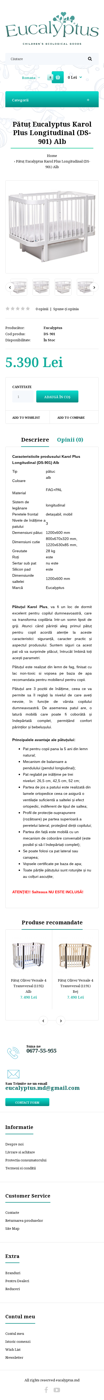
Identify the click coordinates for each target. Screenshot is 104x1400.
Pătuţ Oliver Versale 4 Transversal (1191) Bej (75, 986)
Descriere (35, 439)
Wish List (13, 1349)
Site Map (12, 1228)
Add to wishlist (26, 417)
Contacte (12, 1212)
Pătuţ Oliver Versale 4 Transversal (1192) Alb (28, 986)
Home (52, 155)
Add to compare (71, 417)
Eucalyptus (52, 327)
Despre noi (14, 1144)
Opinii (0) (70, 439)
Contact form (27, 1102)
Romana (28, 78)
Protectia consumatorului (25, 1160)
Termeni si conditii (20, 1168)
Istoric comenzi (17, 1341)
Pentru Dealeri (17, 1280)
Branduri (12, 1272)
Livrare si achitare (20, 1152)
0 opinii (42, 308)
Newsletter (14, 1357)
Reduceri (12, 1288)
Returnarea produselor (24, 1220)
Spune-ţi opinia (66, 308)
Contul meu (14, 1333)
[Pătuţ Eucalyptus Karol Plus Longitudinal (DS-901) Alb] (52, 227)
